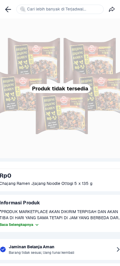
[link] (8, 9)
